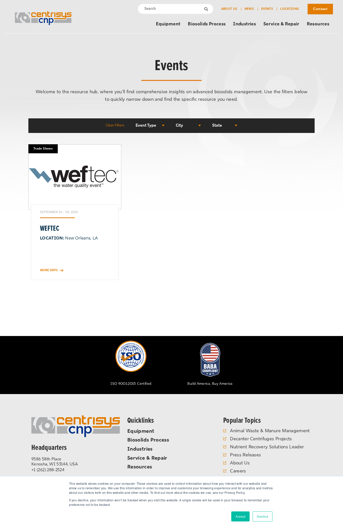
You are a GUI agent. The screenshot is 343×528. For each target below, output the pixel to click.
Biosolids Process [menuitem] (206, 24)
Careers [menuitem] (238, 471)
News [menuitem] (249, 9)
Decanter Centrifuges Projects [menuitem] (261, 439)
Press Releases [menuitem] (245, 455)
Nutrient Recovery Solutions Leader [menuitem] (267, 447)
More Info (49, 270)
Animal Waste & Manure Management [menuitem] (270, 431)
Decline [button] (262, 516)
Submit (206, 9)
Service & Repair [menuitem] (281, 24)
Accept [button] (240, 516)
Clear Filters (115, 125)
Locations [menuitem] (289, 9)
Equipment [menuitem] (168, 24)
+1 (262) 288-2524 (47, 470)
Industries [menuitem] (244, 24)
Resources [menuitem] (318, 24)
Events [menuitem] (267, 9)
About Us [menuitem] (229, 9)
